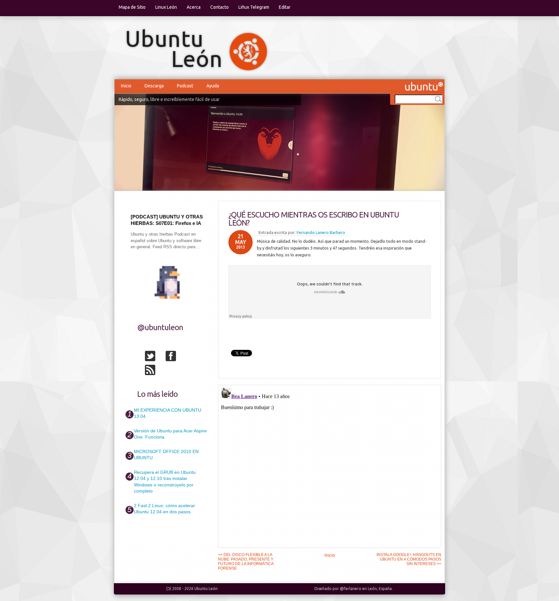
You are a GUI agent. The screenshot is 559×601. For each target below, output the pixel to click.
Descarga (154, 85)
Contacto (219, 7)
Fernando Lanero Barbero (321, 232)
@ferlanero (350, 588)
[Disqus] (329, 466)
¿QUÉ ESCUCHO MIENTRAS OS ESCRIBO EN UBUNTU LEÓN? (313, 218)
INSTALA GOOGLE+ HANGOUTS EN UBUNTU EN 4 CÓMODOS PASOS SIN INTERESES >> (409, 559)
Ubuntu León (206, 588)
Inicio (126, 85)
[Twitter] (154, 357)
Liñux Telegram (253, 7)
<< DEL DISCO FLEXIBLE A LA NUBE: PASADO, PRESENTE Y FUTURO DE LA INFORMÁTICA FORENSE (245, 561)
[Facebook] (175, 357)
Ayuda (212, 85)
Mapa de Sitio (132, 7)
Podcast (185, 85)
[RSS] (154, 371)
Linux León (166, 7)
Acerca (194, 7)
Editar (284, 7)
